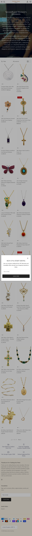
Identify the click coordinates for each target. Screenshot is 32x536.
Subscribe (16, 276)
